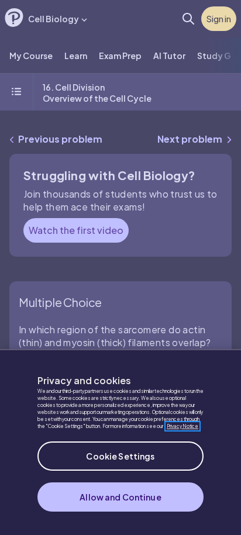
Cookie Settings (120, 456)
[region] (120, 442)
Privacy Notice (182, 426)
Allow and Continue (120, 497)
